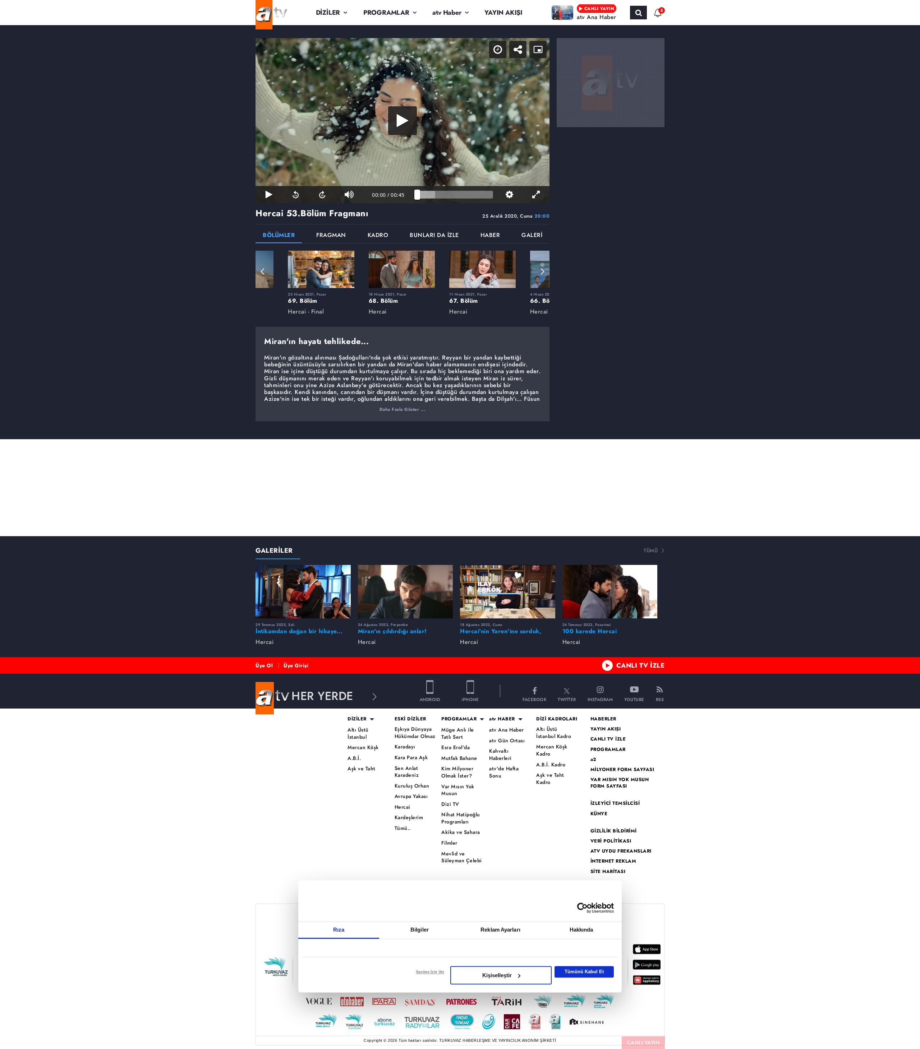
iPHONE (470, 699)
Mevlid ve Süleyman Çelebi (461, 857)
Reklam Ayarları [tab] (500, 930)
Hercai (402, 807)
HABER (490, 235)
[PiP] (538, 49)
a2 (593, 759)
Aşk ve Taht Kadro (550, 779)
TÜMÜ (651, 550)
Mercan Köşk (363, 747)
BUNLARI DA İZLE (434, 235)
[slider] (455, 194)
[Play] (402, 120)
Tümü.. (403, 828)
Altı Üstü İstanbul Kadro (553, 733)
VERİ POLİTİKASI (610, 841)
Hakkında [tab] (581, 930)
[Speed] (497, 49)
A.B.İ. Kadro (550, 764)
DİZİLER (328, 12)
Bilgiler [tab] (419, 930)
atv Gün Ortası (507, 740)
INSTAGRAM (600, 699)
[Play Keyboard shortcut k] (269, 194)
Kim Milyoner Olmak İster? (457, 772)
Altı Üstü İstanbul (358, 734)
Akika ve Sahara (460, 832)
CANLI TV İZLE (640, 665)
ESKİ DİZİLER (410, 719)
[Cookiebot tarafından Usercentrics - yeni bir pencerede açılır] (582, 907)
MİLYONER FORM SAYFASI (622, 769)
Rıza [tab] (338, 930)
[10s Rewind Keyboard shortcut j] (295, 194)
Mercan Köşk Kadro (551, 750)
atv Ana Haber (506, 730)
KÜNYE (599, 814)
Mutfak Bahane (459, 758)
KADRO (378, 235)
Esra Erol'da (455, 747)
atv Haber (446, 12)
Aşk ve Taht (362, 768)
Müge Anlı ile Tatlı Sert (457, 734)
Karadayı (405, 746)
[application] (402, 120)
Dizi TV (450, 804)
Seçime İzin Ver (430, 972)
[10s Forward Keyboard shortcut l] (322, 194)
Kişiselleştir (497, 975)
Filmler (449, 843)
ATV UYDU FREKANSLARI (621, 851)
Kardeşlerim (409, 817)
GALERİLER (274, 550)
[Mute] (349, 194)
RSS (660, 699)
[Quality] (509, 194)
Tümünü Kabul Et (584, 971)
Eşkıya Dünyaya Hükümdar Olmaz (415, 733)
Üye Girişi (296, 665)
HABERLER (603, 719)
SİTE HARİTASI (608, 871)
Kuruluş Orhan (412, 786)
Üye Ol (264, 665)
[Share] (517, 49)
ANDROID (430, 699)
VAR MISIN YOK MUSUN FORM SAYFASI (619, 782)
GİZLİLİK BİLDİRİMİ (613, 831)
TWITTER (567, 699)
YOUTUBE (634, 699)
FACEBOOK (534, 699)
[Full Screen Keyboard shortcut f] (536, 194)
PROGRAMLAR (386, 12)
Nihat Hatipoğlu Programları (460, 818)
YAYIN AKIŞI (503, 12)
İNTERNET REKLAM (613, 861)
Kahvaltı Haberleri (500, 755)
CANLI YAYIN (643, 1042)
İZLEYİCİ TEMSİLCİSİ (615, 803)
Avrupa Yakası (411, 796)
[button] (263, 271)
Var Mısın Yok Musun (457, 790)
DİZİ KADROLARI (556, 719)
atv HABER (502, 719)
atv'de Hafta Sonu (504, 772)
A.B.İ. (354, 758)
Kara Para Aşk (411, 757)
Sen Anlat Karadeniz (407, 772)
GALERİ (531, 235)
